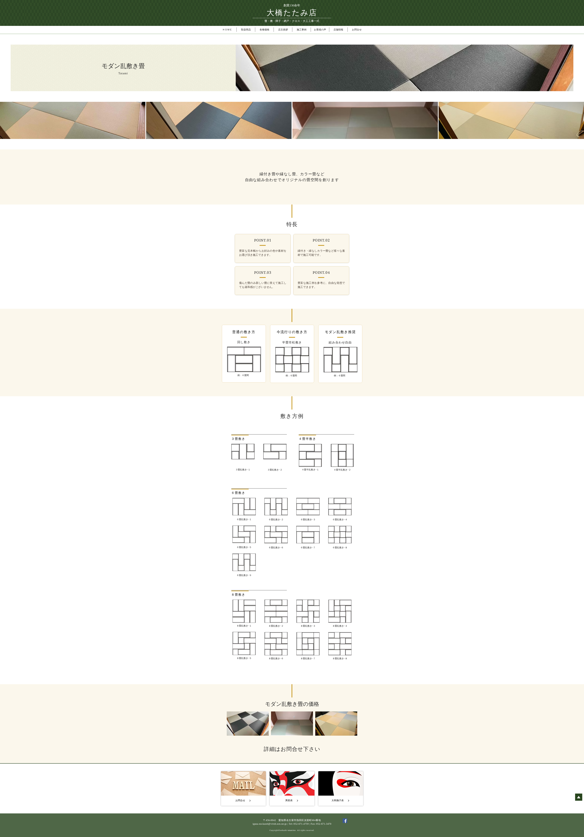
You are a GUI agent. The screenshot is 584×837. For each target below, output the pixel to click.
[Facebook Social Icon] (345, 820)
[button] (245, 29)
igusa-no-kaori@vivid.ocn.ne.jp (270, 824)
